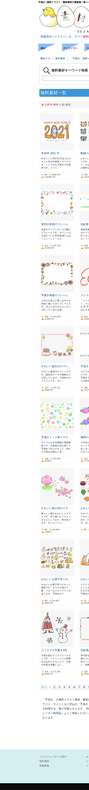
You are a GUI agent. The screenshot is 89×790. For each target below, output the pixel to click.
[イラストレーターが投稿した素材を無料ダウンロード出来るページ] (50, 50)
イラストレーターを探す (53, 756)
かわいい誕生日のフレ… (56, 366)
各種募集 (44, 765)
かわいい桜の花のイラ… (56, 508)
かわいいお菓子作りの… (56, 579)
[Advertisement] (18, 56)
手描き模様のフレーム (54, 295)
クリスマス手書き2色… (55, 650)
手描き (49, 699)
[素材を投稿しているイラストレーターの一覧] (73, 50)
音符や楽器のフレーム (54, 224)
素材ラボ (45, 58)
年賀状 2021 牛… (51, 153)
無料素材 (60, 58)
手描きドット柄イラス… (56, 437)
